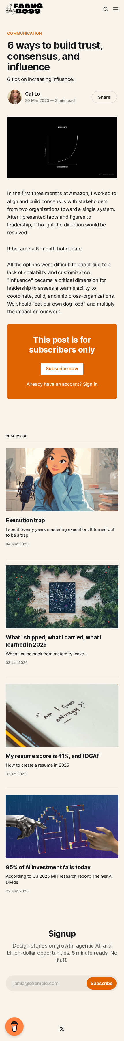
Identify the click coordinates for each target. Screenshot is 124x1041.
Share (104, 97)
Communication (24, 33)
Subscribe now (62, 368)
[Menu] (115, 9)
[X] (62, 1029)
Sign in (90, 384)
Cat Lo (32, 94)
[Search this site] (105, 9)
